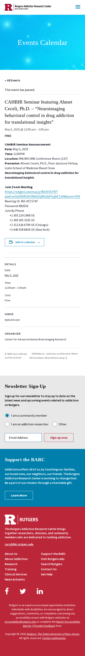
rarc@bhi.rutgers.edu (19, 544)
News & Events (15, 579)
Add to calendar (25, 242)
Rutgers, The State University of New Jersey (53, 634)
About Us (11, 554)
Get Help (47, 574)
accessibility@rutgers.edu (20, 621)
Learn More (19, 495)
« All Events (12, 80)
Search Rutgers (51, 564)
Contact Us (49, 569)
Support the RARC (53, 554)
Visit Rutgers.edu (52, 559)
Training (10, 569)
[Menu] (78, 7)
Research (11, 564)
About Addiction (16, 559)
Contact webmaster (54, 638)
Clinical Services (16, 574)
